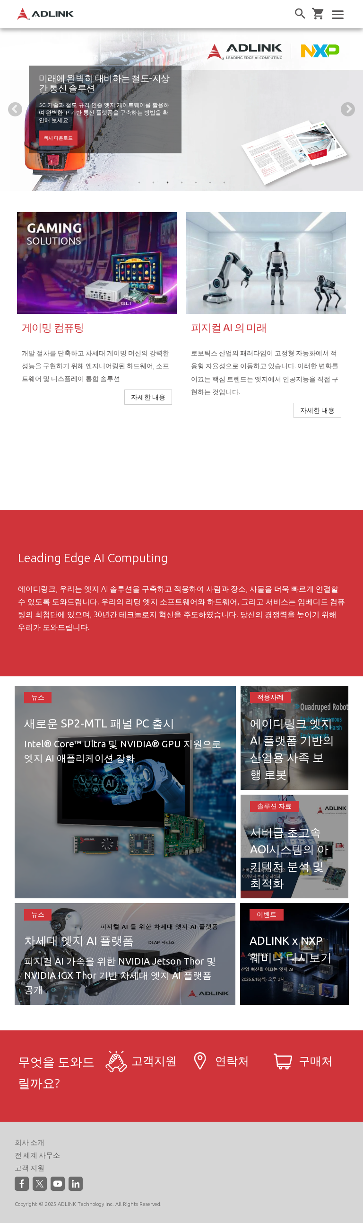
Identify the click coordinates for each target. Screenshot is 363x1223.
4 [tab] (181, 182)
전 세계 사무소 (37, 1155)
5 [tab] (195, 182)
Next (348, 109)
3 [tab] (167, 182)
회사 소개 (29, 1142)
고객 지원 (29, 1168)
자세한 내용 (57, 130)
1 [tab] (139, 182)
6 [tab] (210, 182)
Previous (15, 109)
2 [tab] (153, 182)
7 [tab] (224, 182)
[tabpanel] (181, 109)
